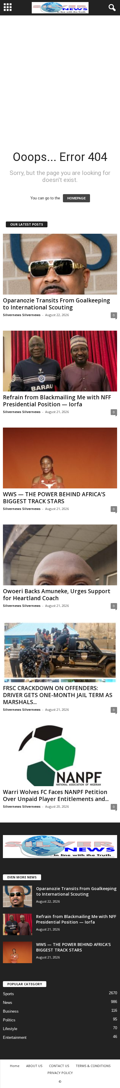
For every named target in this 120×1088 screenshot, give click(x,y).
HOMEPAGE (76, 198)
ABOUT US (34, 1066)
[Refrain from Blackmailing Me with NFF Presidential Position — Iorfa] (60, 361)
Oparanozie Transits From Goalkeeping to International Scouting (56, 304)
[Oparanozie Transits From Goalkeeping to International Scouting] (60, 264)
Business (11, 1011)
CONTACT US (59, 1066)
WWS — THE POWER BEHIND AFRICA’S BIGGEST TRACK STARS (54, 497)
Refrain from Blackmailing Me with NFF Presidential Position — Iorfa (57, 401)
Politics (9, 1020)
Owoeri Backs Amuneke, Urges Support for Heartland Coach (56, 594)
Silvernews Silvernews (21, 315)
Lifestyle (10, 1029)
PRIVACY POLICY (60, 1073)
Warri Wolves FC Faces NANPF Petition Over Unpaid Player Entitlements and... (56, 795)
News (7, 1002)
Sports (8, 994)
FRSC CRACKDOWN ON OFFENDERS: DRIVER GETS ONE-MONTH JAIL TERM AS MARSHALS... (57, 695)
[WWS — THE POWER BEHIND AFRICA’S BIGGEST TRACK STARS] (60, 458)
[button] (111, 7)
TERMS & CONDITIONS (93, 1066)
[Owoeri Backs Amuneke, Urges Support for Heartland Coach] (60, 554)
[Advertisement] (60, 78)
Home (15, 1066)
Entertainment (15, 1037)
